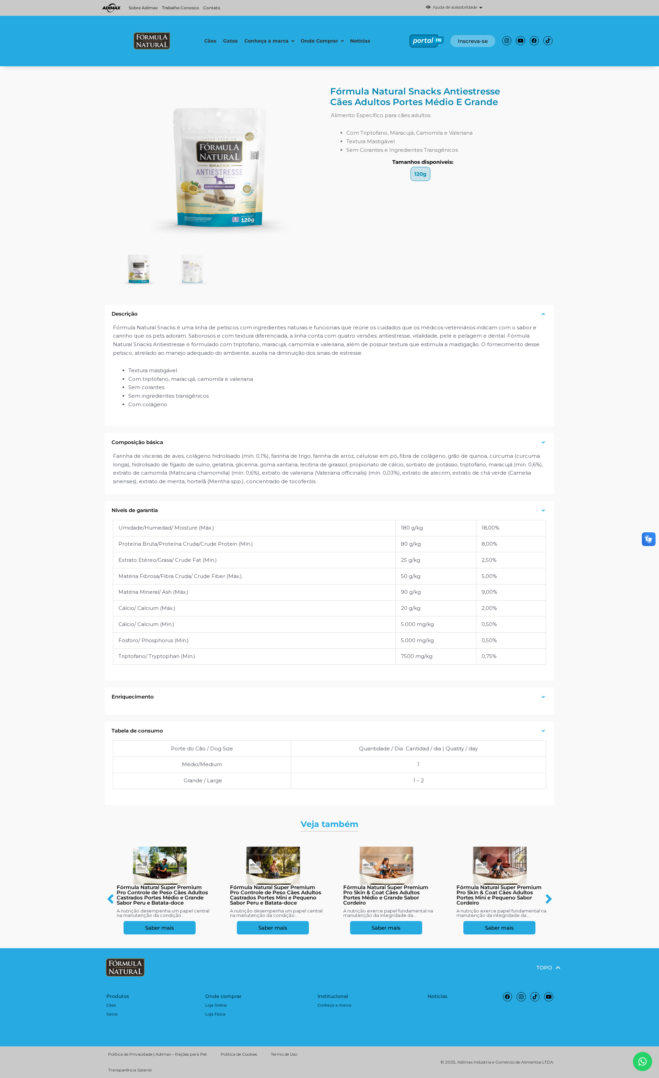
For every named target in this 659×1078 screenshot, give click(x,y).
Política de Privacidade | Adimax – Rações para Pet (157, 1054)
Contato (211, 7)
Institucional (332, 996)
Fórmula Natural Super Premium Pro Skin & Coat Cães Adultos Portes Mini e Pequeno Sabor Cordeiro (499, 895)
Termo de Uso (284, 1054)
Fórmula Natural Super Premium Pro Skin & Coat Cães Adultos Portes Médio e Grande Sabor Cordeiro (385, 895)
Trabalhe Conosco (180, 7)
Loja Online (216, 1005)
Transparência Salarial (130, 1070)
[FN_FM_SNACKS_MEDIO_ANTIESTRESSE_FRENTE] (219, 166)
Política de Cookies (239, 1054)
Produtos (117, 996)
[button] (380, 8)
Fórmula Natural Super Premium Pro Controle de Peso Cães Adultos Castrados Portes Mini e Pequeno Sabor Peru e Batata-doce (275, 895)
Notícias (437, 996)
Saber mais (159, 927)
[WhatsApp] (642, 1061)
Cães (111, 1005)
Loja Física (215, 1014)
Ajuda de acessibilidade (454, 7)
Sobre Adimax (143, 7)
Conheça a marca (334, 1005)
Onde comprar (223, 996)
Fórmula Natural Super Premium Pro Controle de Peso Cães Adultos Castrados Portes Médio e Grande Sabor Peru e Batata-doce (162, 895)
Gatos (112, 1014)
